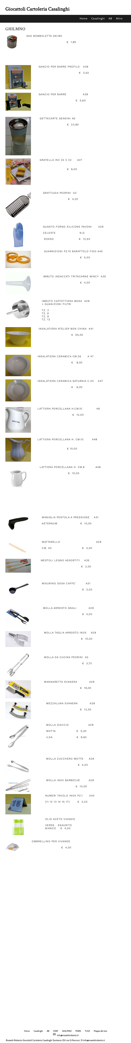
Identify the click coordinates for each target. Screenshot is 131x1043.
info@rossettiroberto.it (68, 1035)
